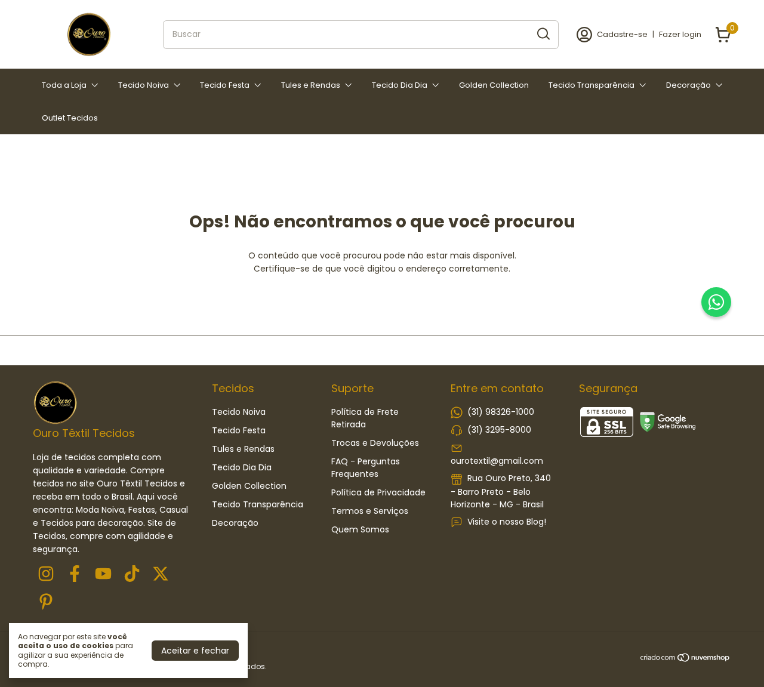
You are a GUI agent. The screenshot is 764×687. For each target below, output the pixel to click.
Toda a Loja (64, 85)
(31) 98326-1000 (500, 412)
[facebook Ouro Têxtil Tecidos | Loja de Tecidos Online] (74, 574)
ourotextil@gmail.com (497, 461)
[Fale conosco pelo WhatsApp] (716, 302)
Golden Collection (494, 85)
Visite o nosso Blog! (506, 522)
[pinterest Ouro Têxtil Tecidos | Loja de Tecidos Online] (46, 603)
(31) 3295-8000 (499, 430)
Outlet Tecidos (70, 118)
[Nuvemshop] (685, 660)
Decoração (688, 85)
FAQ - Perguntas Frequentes (365, 467)
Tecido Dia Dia (399, 85)
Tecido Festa (224, 85)
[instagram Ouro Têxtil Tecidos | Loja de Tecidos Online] (46, 574)
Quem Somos (360, 529)
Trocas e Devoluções (375, 443)
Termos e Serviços (369, 511)
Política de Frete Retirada (365, 418)
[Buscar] (542, 34)
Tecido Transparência (591, 85)
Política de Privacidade (378, 492)
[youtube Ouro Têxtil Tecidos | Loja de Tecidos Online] (103, 574)
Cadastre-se (622, 34)
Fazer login (680, 34)
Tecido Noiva (143, 85)
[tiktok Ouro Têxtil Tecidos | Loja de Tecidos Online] (132, 574)
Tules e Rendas (310, 85)
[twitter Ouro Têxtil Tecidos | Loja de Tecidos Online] (160, 574)
